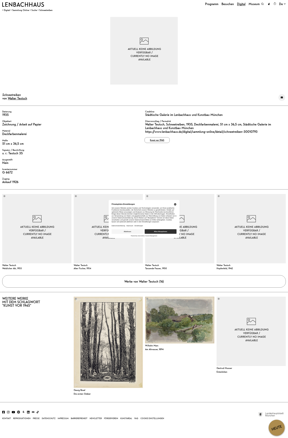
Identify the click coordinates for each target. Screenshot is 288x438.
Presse (36, 418)
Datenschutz (48, 418)
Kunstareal (126, 418)
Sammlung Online (20, 10)
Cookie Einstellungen (152, 418)
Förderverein (111, 418)
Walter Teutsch (17, 98)
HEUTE (276, 427)
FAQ (136, 418)
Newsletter (96, 418)
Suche (34, 10)
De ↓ (282, 4)
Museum (254, 4)
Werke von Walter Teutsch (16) (144, 281)
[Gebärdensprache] (268, 4)
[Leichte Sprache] (275, 3)
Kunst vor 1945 (157, 140)
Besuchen (228, 4)
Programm (211, 4)
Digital (7, 10)
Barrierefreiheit (79, 418)
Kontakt (6, 418)
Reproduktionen (22, 418)
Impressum (63, 418)
